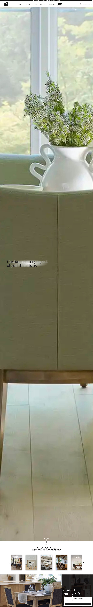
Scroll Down (46, 538)
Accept (78, 603)
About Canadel (42, 4)
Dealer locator (52, 4)
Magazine (35, 4)
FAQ (89, 4)
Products (20, 4)
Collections (28, 4)
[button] (9, 562)
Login (91, 4)
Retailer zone (86, 4)
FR (83, 4)
